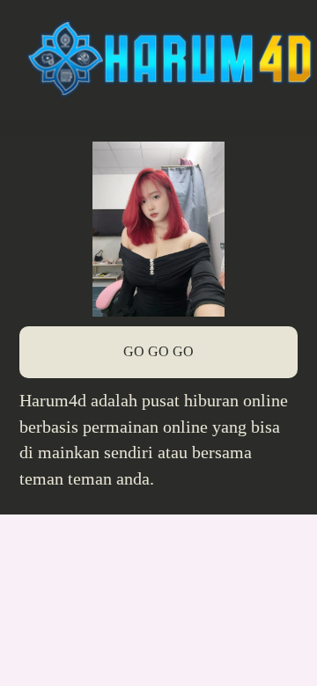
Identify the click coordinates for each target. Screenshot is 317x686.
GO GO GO (158, 351)
